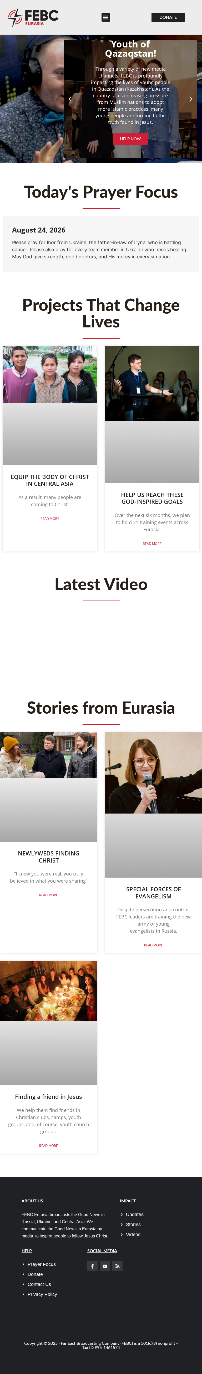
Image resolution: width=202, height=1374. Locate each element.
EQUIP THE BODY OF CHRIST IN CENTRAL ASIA (50, 480)
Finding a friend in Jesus (48, 1096)
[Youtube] (105, 1266)
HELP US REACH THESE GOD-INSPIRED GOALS (152, 498)
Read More (50, 518)
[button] (106, 17)
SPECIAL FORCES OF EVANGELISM (153, 892)
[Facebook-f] (92, 1266)
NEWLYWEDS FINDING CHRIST (48, 856)
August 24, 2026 (38, 230)
